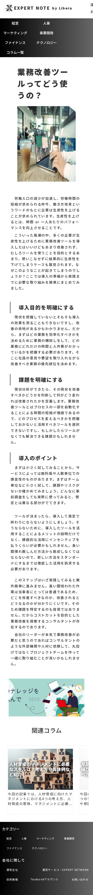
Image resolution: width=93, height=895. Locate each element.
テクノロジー (46, 42)
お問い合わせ (80, 879)
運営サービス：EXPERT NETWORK (65, 869)
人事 (46, 23)
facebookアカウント (45, 879)
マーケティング (15, 32)
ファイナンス (15, 42)
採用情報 (12, 879)
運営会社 (12, 869)
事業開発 (46, 32)
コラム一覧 (15, 52)
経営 (15, 23)
